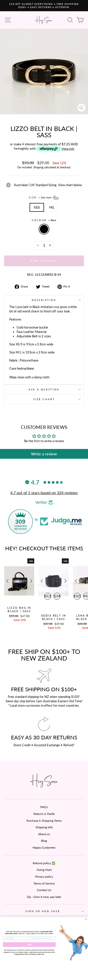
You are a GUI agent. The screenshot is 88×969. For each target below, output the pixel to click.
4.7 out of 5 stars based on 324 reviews (44, 492)
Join (29, 944)
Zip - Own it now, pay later (44, 897)
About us (44, 834)
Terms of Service (44, 883)
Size (40, 197)
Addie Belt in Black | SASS (53, 617)
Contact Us (44, 890)
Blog (44, 840)
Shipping (38, 167)
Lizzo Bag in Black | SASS (19, 609)
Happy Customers (44, 847)
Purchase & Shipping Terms (44, 820)
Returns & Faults (44, 814)
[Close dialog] (86, 919)
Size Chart (44, 399)
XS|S (37, 207)
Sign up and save (42, 911)
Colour (44, 220)
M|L (52, 207)
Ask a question (44, 389)
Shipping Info (44, 827)
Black (44, 229)
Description (44, 299)
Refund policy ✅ (44, 863)
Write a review (44, 453)
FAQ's (44, 807)
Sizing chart (44, 870)
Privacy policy (44, 876)
